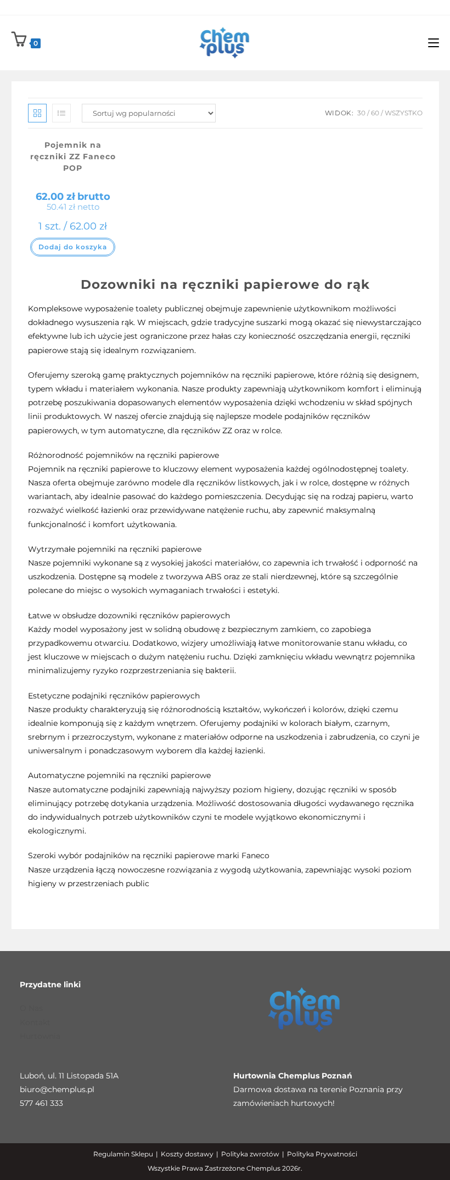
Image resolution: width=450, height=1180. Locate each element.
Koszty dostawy (187, 1154)
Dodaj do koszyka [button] (72, 247)
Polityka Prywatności (322, 1154)
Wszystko (404, 113)
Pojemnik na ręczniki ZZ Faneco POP (73, 156)
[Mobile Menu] (433, 42)
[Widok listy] (61, 113)
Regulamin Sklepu (123, 1154)
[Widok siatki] (37, 113)
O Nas (31, 1008)
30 (361, 113)
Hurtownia (40, 1036)
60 (375, 113)
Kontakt (35, 1022)
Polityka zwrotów (250, 1154)
